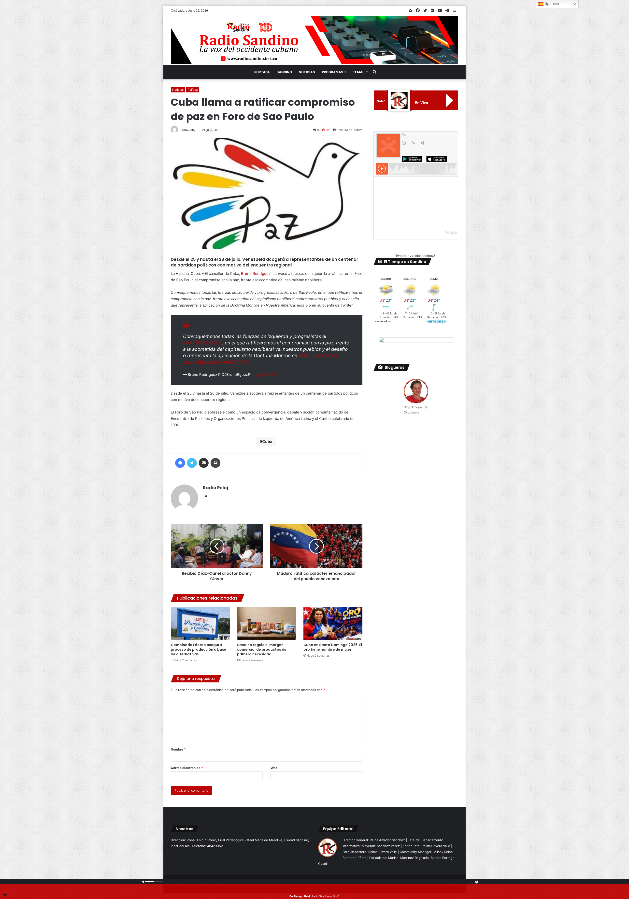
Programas (332, 72)
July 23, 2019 (264, 374)
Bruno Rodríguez (256, 273)
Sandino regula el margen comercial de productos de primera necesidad (261, 649)
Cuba (267, 441)
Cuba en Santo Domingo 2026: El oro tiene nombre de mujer (332, 647)
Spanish (551, 3)
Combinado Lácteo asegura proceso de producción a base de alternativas (198, 649)
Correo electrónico (187, 768)
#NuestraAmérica (318, 355)
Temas (359, 72)
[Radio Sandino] (314, 40)
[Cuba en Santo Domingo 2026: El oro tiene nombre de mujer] (332, 623)
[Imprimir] (215, 463)
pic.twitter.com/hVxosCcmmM (216, 362)
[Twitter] (192, 463)
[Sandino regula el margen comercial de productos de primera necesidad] (266, 623)
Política (192, 89)
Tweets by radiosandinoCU (416, 256)
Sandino (284, 72)
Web (274, 768)
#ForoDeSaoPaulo (202, 343)
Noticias (307, 72)
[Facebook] (180, 463)
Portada (262, 72)
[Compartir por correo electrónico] (204, 463)
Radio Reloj (187, 130)
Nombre (178, 749)
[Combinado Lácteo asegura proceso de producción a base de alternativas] (200, 623)
